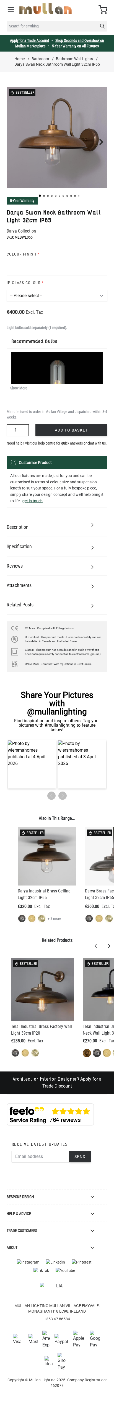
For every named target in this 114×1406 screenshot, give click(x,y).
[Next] (109, 945)
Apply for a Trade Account (29, 40)
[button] (40, 196)
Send (80, 1156)
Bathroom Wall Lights (74, 59)
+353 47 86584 (57, 1319)
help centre (46, 443)
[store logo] (45, 8)
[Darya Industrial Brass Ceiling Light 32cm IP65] (47, 856)
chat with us (96, 443)
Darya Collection (21, 231)
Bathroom (40, 59)
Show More (18, 388)
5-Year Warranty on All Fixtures (75, 46)
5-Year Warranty (22, 200)
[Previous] (98, 945)
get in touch (32, 501)
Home (19, 59)
